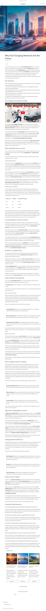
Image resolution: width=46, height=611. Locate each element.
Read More (12, 581)
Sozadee (6, 608)
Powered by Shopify (10, 608)
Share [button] (7, 63)
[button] (2, 4)
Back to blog (24, 586)
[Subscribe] (32, 594)
